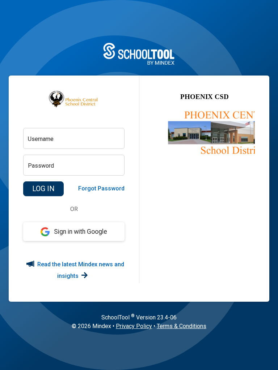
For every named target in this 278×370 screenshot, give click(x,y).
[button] (43, 189)
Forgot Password (101, 188)
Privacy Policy (134, 326)
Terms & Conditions (181, 326)
